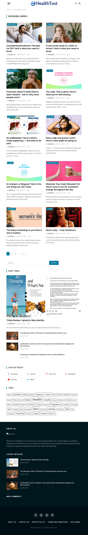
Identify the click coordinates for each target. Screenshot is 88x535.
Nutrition (11, 116)
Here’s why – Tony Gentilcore (61, 230)
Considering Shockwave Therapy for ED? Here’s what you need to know (23, 48)
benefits (17, 394)
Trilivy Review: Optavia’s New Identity (25, 320)
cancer (39, 394)
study (52, 409)
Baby (9, 395)
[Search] (79, 3)
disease (66, 395)
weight (35, 414)
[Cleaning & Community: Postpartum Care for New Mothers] (12, 357)
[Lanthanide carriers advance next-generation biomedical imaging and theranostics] (12, 347)
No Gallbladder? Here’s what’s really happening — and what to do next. (23, 141)
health (37, 399)
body (25, 395)
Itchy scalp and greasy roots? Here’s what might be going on (61, 139)
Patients (39, 405)
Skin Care (50, 116)
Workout (52, 413)
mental (15, 404)
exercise (74, 395)
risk (9, 409)
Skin (36, 409)
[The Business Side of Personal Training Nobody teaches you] (12, 336)
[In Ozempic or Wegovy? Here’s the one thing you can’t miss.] (24, 171)
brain (31, 395)
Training (10, 413)
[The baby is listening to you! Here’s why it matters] (24, 217)
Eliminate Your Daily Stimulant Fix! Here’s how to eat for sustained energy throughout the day (63, 187)
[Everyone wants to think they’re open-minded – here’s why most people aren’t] (24, 79)
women (44, 413)
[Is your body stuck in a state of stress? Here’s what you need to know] (64, 33)
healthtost (11, 54)
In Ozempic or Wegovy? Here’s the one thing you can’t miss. (23, 185)
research (66, 405)
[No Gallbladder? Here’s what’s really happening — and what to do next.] (24, 125)
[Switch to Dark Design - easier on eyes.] (75, 3)
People (46, 405)
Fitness (49, 24)
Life (69, 400)
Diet (59, 395)
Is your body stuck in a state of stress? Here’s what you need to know (62, 48)
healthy (48, 400)
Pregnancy (11, 209)
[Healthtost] (44, 3)
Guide (27, 400)
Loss (74, 400)
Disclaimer (75, 522)
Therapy (60, 409)
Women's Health (52, 163)
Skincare (43, 409)
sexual (28, 409)
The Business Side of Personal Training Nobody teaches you (43, 333)
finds (8, 400)
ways (29, 413)
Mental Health (12, 70)
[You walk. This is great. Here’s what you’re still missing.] (64, 79)
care (48, 394)
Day (54, 395)
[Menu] (9, 3)
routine (15, 409)
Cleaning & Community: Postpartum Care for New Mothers (42, 354)
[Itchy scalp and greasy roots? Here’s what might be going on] (64, 125)
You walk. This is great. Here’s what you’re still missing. (61, 93)
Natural (23, 405)
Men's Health (12, 24)
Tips (67, 409)
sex (21, 409)
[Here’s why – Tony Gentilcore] (64, 217)
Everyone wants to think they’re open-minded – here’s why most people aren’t (22, 95)
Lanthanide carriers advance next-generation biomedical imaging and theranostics (47, 345)
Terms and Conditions (58, 522)
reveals (74, 405)
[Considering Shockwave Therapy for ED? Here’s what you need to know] (24, 33)
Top (73, 409)
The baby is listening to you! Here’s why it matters (24, 231)
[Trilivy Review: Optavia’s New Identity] (44, 296)
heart (55, 400)
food (21, 400)
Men (8, 405)
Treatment (20, 413)
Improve (62, 400)
